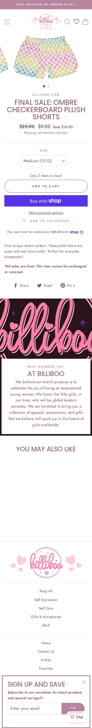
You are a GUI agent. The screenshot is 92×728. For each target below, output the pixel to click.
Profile (46, 659)
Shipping (30, 133)
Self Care (46, 608)
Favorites (46, 668)
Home (46, 642)
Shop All (46, 591)
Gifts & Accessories (46, 616)
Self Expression (45, 599)
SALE (46, 625)
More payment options (46, 212)
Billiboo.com (46, 95)
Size (44, 150)
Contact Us (46, 651)
